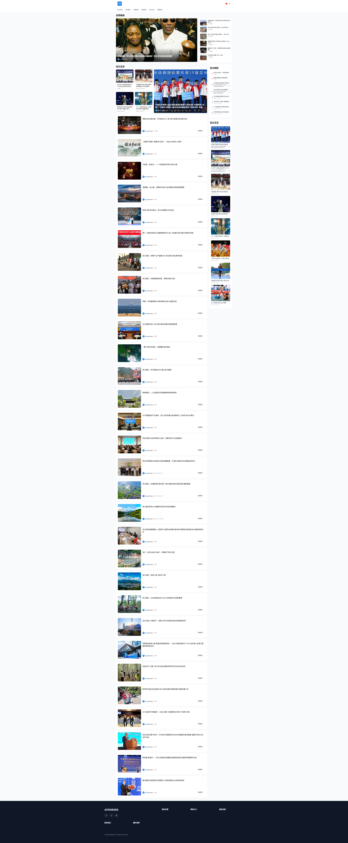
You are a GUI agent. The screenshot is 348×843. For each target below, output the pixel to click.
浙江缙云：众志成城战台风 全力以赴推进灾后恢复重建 (162, 598)
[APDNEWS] (119, 3)
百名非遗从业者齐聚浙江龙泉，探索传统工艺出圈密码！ (162, 438)
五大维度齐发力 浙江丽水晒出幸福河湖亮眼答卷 (159, 324)
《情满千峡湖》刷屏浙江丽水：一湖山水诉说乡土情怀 (162, 142)
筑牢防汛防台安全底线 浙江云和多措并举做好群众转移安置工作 (165, 689)
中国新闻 (135, 9)
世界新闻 (143, 9)
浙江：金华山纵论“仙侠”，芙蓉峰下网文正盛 (158, 552)
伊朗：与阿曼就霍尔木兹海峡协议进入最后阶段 (159, 301)
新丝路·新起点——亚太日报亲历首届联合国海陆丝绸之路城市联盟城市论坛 (169, 758)
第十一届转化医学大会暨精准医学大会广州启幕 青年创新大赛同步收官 (167, 233)
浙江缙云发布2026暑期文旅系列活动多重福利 (158, 507)
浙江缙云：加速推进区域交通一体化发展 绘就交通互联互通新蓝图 (166, 484)
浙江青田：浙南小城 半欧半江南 (154, 575)
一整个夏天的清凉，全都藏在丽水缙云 (156, 347)
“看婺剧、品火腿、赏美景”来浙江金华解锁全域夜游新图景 (163, 187)
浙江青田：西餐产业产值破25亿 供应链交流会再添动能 (162, 256)
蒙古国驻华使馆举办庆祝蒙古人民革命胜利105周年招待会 (163, 780)
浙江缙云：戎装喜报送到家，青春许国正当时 (158, 279)
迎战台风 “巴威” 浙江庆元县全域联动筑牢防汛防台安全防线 (163, 666)
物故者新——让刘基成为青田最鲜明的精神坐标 (159, 393)
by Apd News (124, 59)
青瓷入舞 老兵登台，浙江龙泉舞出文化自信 (158, 210)
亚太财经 (120, 9)
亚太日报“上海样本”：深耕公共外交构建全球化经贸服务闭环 (164, 621)
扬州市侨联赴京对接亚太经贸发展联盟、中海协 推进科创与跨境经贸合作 (168, 461)
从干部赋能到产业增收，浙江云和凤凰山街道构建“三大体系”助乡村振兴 (168, 415)
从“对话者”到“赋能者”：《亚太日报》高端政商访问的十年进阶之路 (165, 712)
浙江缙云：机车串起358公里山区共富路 (156, 370)
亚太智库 (127, 9)
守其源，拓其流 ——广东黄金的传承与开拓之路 (159, 164)
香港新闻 (159, 9)
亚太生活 (151, 9)
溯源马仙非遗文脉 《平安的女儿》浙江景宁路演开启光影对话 (164, 119)
